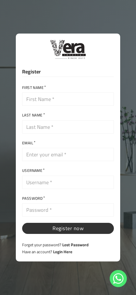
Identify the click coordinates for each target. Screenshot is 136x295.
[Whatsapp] (118, 278)
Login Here (62, 251)
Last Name (32, 115)
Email (27, 143)
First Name (33, 88)
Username (32, 170)
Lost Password (75, 244)
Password (32, 198)
